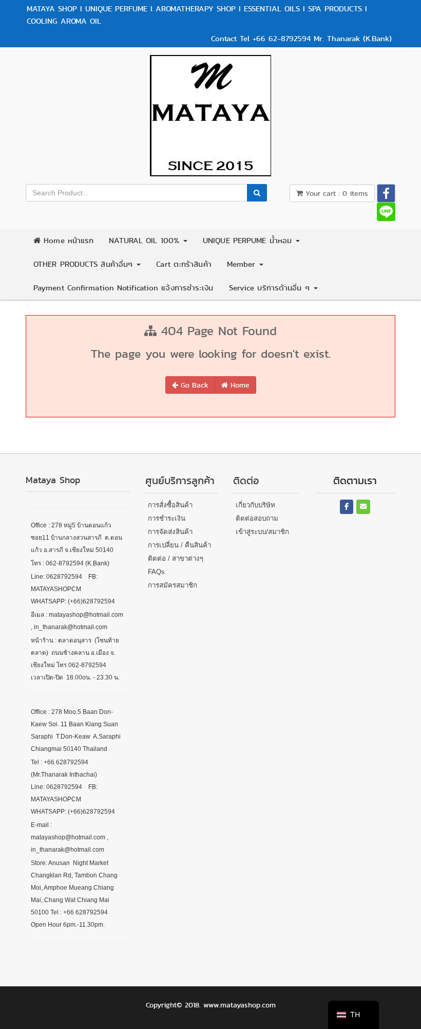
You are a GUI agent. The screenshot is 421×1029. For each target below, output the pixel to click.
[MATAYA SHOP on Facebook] (347, 507)
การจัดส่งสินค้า (170, 532)
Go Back (193, 385)
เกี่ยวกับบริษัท (255, 505)
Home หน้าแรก (67, 240)
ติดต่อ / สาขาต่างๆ (175, 558)
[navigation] (353, 1015)
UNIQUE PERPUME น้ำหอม (249, 240)
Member (243, 264)
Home (239, 385)
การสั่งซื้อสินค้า (170, 505)
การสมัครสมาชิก (172, 585)
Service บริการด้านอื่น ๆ (271, 287)
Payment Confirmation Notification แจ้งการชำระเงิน (123, 287)
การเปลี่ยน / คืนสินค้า (179, 545)
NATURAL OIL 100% (145, 240)
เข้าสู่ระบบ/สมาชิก (262, 532)
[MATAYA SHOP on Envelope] (363, 507)
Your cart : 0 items (335, 193)
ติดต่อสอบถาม (257, 518)
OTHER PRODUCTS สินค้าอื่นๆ (84, 264)
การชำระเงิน (166, 518)
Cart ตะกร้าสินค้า (183, 264)
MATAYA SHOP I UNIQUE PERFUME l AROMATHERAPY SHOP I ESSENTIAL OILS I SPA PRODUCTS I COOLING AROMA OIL (197, 15)
